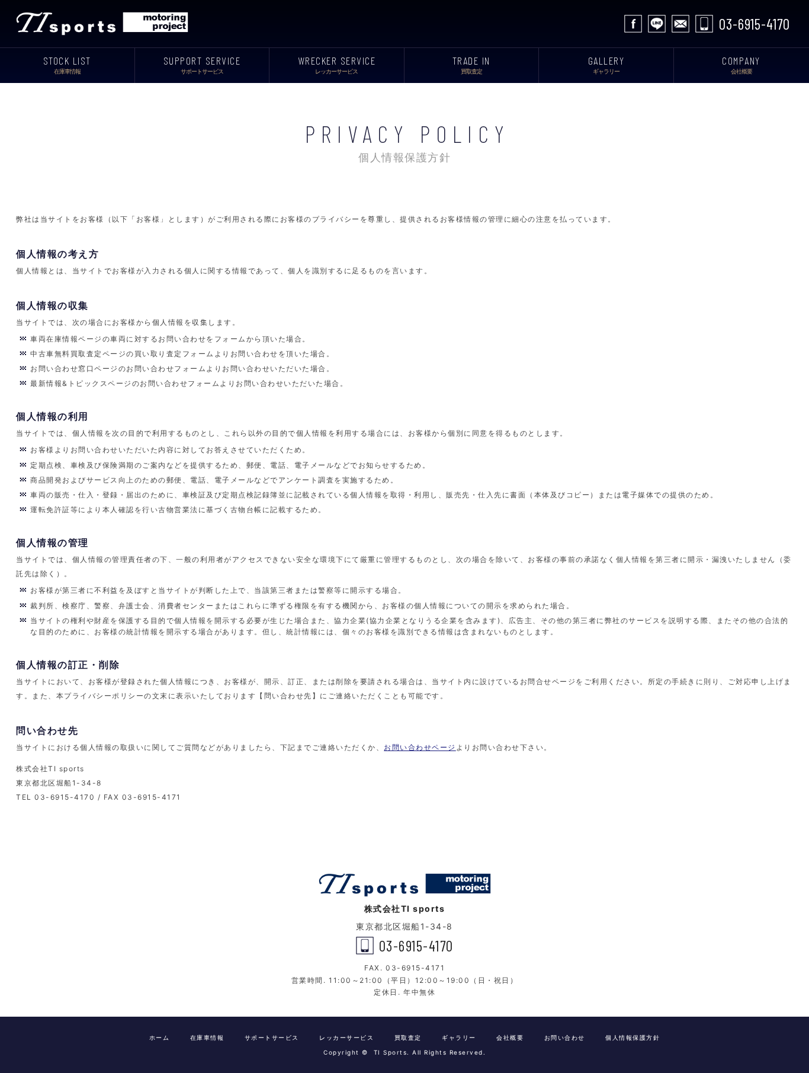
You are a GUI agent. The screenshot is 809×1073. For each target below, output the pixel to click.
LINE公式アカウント (657, 24)
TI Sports (105, 23)
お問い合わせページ (420, 747)
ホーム (159, 1037)
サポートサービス (272, 1037)
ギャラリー (459, 1037)
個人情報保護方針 (632, 1037)
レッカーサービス (346, 1037)
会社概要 (510, 1037)
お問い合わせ (680, 24)
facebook (633, 24)
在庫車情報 (207, 1037)
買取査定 (408, 1037)
